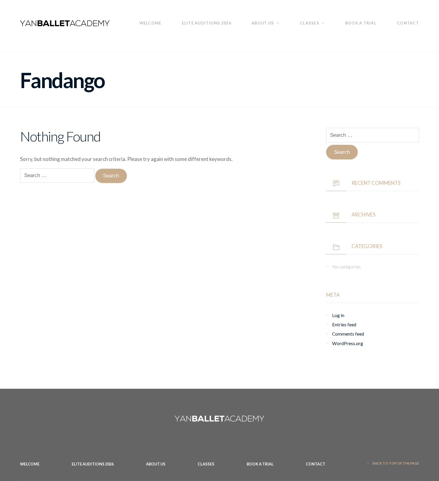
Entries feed (344, 324)
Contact (408, 23)
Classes (309, 23)
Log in (338, 315)
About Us (262, 23)
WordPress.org (347, 343)
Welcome (150, 23)
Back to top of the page (395, 463)
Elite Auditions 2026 (206, 23)
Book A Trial (361, 23)
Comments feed (348, 333)
